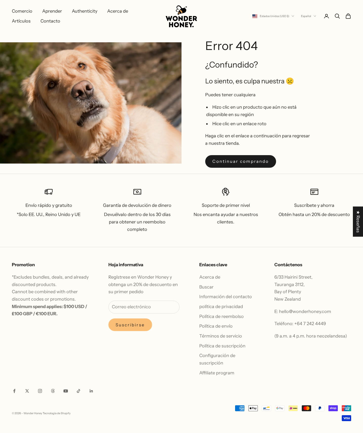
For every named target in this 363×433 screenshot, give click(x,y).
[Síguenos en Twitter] (27, 390)
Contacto (50, 21)
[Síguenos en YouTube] (65, 390)
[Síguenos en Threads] (52, 390)
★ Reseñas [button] (358, 222)
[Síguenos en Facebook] (14, 390)
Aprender (52, 11)
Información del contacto (225, 296)
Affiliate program (216, 373)
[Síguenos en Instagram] (40, 390)
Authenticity (84, 11)
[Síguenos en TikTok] (78, 390)
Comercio (22, 11)
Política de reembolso (221, 316)
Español (306, 16)
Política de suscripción (222, 346)
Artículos (21, 21)
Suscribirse (130, 324)
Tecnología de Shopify (57, 413)
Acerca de (117, 11)
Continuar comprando (240, 161)
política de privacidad (221, 306)
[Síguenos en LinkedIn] (91, 390)
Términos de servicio (220, 336)
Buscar (206, 287)
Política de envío (216, 326)
